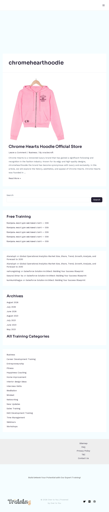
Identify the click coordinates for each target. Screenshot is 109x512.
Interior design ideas (17, 381)
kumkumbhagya (14, 280)
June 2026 (11, 311)
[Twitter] (84, 501)
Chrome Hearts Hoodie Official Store (45, 146)
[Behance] (89, 501)
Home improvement (16, 377)
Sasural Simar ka (15, 275)
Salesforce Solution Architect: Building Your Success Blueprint (53, 271)
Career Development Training (21, 359)
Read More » (15, 178)
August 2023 (12, 316)
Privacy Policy (83, 451)
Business (11, 354)
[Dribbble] (94, 501)
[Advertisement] (54, 30)
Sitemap (83, 443)
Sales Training (13, 408)
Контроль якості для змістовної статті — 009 (28, 223)
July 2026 (11, 307)
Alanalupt (11, 256)
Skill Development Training (20, 413)
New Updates (13, 404)
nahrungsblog (13, 271)
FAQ (83, 447)
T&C (83, 454)
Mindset (10, 395)
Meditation (12, 390)
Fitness (10, 368)
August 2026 (12, 302)
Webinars (11, 422)
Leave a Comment (17, 152)
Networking (12, 399)
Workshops (12, 426)
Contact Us (83, 458)
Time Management (16, 417)
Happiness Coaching (16, 372)
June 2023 (11, 325)
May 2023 (11, 329)
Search (10, 195)
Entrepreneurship (15, 364)
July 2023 (11, 320)
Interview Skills (14, 386)
